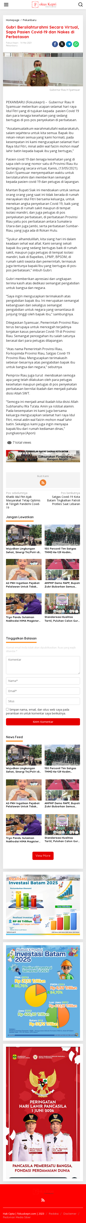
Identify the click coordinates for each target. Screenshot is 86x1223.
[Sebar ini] (55, 44)
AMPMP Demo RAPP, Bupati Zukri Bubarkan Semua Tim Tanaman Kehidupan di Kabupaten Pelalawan (62, 584)
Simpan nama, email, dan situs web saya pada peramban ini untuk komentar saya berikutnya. (37, 711)
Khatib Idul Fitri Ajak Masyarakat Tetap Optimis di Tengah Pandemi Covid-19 (23, 500)
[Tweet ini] (62, 44)
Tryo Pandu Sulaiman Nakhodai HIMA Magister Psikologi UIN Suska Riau (22, 618)
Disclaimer (69, 1213)
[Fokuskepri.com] (43, 4)
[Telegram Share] (69, 44)
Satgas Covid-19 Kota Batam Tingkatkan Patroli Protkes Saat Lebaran (63, 498)
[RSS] (43, 482)
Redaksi (54, 1213)
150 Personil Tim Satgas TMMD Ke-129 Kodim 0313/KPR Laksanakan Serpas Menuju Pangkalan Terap (62, 550)
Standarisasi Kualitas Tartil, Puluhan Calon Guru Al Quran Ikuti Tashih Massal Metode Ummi (62, 618)
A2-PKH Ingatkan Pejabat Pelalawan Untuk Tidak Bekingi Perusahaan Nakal (23, 584)
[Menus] (6, 4)
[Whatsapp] (76, 44)
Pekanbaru (12, 45)
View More (43, 855)
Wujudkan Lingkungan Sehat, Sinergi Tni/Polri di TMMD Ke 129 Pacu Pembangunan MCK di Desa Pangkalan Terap (22, 550)
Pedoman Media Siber (17, 1217)
